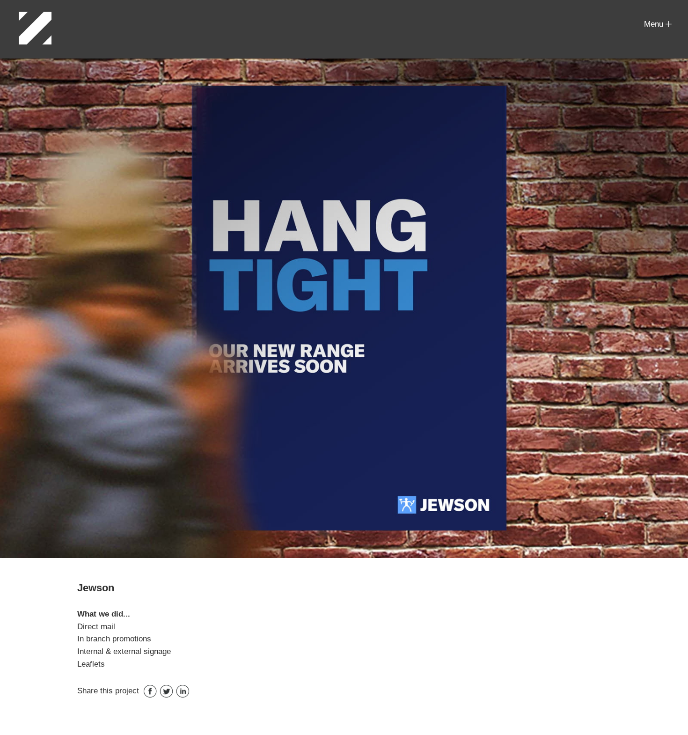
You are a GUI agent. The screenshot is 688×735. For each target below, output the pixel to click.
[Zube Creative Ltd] (35, 28)
